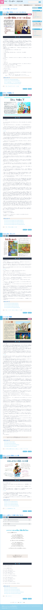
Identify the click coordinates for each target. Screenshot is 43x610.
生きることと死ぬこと (15, 310)
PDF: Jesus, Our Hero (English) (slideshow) (11, 501)
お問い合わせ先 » (38, 25)
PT (37, 7)
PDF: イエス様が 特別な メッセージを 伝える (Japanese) (12, 82)
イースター (9, 310)
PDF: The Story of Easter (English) (9, 441)
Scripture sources (4, 606)
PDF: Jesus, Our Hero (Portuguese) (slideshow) (11, 505)
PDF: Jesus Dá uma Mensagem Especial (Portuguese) (12, 83)
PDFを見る (29, 14)
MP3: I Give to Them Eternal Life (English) (10, 587)
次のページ (16, 602)
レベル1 (15, 5)
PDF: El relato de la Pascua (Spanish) (10, 443)
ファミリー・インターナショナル (12, 608)
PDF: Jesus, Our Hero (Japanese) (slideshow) (11, 504)
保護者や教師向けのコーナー (28, 5)
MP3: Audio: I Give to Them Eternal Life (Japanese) (12, 590)
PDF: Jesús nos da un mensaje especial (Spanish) (12, 80)
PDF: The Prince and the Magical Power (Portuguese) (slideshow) (14, 224)
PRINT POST (29, 229)
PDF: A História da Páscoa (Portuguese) (10, 446)
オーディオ (9, 596)
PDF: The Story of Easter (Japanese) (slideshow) (11, 444)
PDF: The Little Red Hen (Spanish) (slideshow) (11, 304)
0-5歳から (10, 5)
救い (6, 86)
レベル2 (20, 5)
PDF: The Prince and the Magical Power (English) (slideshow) (13, 220)
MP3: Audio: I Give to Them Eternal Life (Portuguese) (12, 593)
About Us (29, 605)
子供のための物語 (10, 227)
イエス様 (17, 86)
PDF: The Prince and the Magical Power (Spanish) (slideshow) (14, 221)
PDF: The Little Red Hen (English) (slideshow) (11, 303)
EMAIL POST (25, 229)
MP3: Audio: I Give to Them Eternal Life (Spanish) (12, 589)
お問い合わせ (15, 606)
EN (33, 7)
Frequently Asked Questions (35, 605)
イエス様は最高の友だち (10, 508)
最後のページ (22, 602)
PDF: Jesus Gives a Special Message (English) (11, 79)
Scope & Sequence (38, 5)
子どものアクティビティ (11, 86)
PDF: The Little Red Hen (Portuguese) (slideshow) (12, 307)
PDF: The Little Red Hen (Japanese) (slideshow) (11, 306)
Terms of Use (10, 606)
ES (34, 7)
